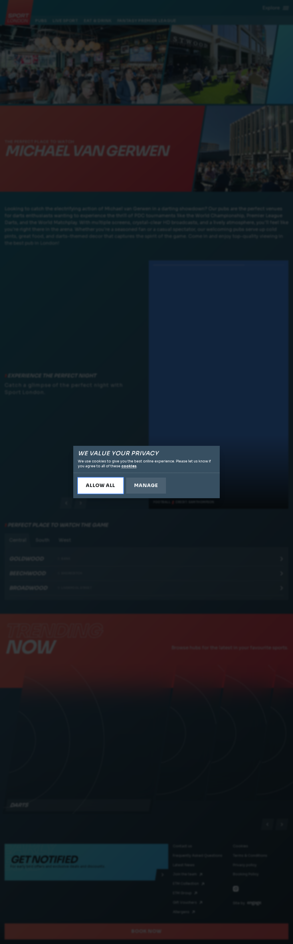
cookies (128, 466)
